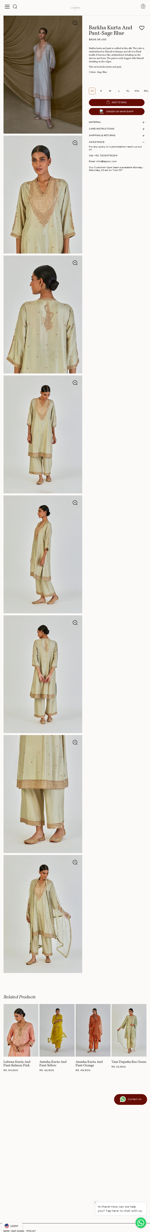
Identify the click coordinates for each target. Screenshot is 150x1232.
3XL (146, 91)
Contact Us (134, 1099)
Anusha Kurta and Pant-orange (89, 1063)
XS (92, 91)
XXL (137, 91)
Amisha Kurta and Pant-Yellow (53, 1063)
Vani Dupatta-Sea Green (129, 1062)
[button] (142, 29)
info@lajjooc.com (106, 161)
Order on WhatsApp (120, 111)
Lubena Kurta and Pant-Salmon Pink (17, 1063)
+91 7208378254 (105, 155)
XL (128, 91)
